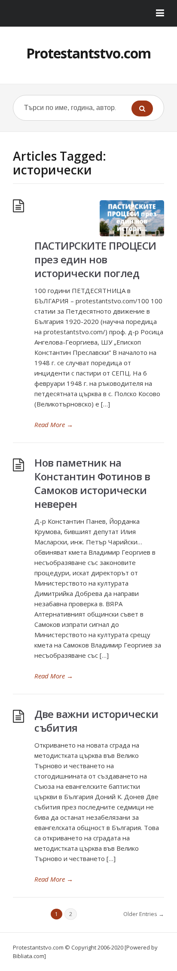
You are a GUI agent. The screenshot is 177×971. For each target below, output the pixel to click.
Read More (53, 424)
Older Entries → (143, 914)
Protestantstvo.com (88, 53)
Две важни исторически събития (96, 721)
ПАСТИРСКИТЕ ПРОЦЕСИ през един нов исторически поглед (95, 259)
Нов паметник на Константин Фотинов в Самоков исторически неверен (92, 483)
